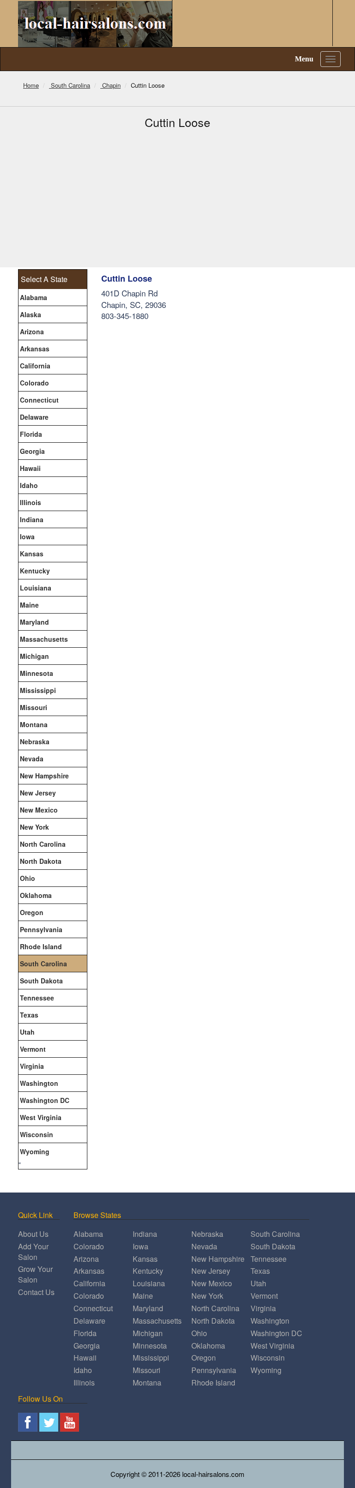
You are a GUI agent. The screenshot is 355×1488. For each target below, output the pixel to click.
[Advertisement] (177, 198)
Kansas (31, 553)
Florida (31, 434)
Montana (34, 724)
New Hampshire (44, 775)
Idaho (29, 485)
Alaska (30, 314)
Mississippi (38, 690)
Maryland (34, 622)
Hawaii (30, 468)
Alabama (33, 297)
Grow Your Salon (35, 1274)
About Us (33, 1234)
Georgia (32, 451)
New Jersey (38, 792)
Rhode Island (41, 946)
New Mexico (39, 809)
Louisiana (35, 587)
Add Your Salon (33, 1251)
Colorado (34, 382)
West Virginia (40, 1117)
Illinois (30, 502)
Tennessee (37, 997)
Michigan (34, 656)
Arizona (32, 331)
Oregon (31, 912)
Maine (29, 604)
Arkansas (34, 348)
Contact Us (36, 1292)
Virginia (32, 1066)
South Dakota (41, 980)
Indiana (31, 519)
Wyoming (34, 1151)
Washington (39, 1083)
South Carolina (43, 963)
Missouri (33, 707)
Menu (304, 59)
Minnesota (36, 673)
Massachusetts (44, 639)
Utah (27, 1031)
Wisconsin (36, 1134)
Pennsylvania (41, 929)
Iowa (27, 536)
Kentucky (35, 570)
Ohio (27, 878)
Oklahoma (36, 895)
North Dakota (40, 861)
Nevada (31, 758)
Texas (29, 1014)
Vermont (33, 1049)
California (35, 365)
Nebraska (34, 741)
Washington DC (44, 1100)
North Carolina (43, 844)
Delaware (34, 417)
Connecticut (39, 399)
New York (34, 826)
